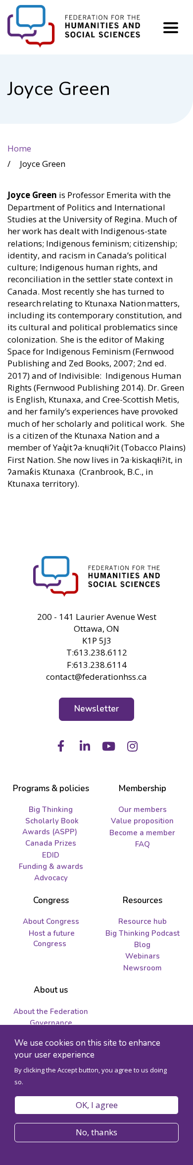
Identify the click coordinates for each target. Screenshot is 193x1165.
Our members (142, 809)
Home (19, 148)
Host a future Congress (52, 938)
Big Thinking (51, 809)
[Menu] (170, 27)
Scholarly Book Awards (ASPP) (50, 826)
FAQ (142, 844)
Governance (51, 1023)
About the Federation (50, 1011)
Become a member (142, 833)
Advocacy (51, 878)
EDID (50, 855)
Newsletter (96, 708)
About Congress (51, 921)
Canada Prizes (50, 843)
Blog (142, 945)
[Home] (96, 576)
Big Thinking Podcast (142, 933)
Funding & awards (51, 866)
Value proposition (142, 821)
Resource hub (142, 921)
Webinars (142, 956)
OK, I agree (97, 1105)
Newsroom (142, 968)
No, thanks (96, 1132)
